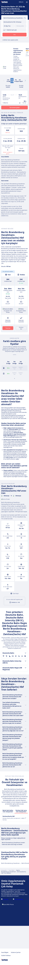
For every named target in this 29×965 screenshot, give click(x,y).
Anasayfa (4, 870)
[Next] (25, 80)
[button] (9, 26)
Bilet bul (8, 132)
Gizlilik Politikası (6, 955)
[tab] (8, 86)
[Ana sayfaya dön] (4, 2)
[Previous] (3, 362)
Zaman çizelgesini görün (7, 152)
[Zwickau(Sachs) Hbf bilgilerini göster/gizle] (25, 818)
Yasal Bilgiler (5, 952)
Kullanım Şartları (16, 952)
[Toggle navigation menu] (27, 2)
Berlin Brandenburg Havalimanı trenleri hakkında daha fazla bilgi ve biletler (13, 843)
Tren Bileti (11, 870)
